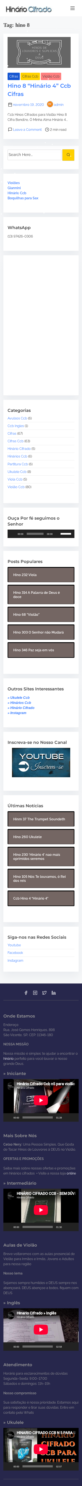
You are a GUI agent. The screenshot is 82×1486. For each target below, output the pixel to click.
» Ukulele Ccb (19, 697)
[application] (41, 534)
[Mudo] (57, 534)
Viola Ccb (15, 479)
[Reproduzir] (13, 534)
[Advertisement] (34, 322)
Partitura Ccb (18, 464)
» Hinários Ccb (19, 703)
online (71, 1173)
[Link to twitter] (44, 994)
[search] (68, 155)
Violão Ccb (51, 76)
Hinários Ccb (17, 456)
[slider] (66, 533)
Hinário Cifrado (19, 449)
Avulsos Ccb (17, 418)
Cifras (13, 76)
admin (58, 105)
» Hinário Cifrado (21, 708)
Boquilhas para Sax (23, 198)
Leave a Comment (27, 130)
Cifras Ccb (30, 76)
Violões (14, 183)
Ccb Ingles (16, 426)
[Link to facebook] (26, 994)
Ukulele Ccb (17, 472)
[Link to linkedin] (54, 994)
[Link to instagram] (35, 994)
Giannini (14, 188)
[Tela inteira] (73, 1117)
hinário (8, 1059)
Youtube (14, 945)
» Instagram (17, 713)
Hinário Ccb (17, 193)
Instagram (15, 961)
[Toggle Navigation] (72, 8)
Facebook (15, 953)
